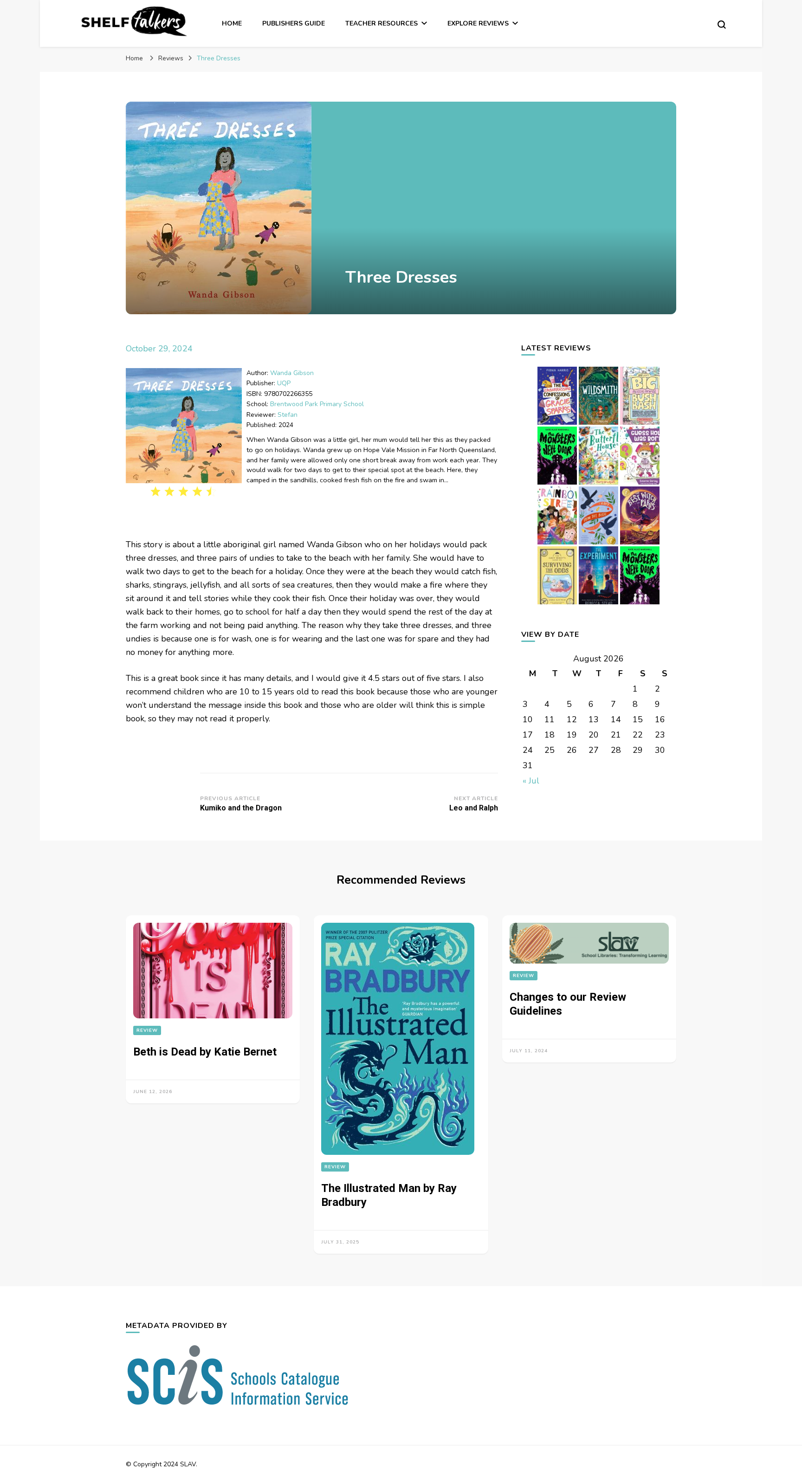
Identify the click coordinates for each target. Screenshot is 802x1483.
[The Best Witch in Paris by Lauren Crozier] (640, 544)
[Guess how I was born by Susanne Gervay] (640, 484)
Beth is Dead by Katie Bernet (205, 1051)
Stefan (288, 414)
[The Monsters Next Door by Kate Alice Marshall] (640, 603)
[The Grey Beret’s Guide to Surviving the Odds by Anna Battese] (557, 603)
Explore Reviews (478, 23)
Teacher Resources (381, 23)
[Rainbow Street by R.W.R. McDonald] (557, 544)
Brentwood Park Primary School (317, 404)
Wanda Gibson (292, 373)
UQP (284, 383)
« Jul (531, 780)
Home (232, 23)
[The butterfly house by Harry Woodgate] (598, 484)
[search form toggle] (722, 24)
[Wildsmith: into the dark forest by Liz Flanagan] (598, 424)
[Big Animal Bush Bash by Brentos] (640, 424)
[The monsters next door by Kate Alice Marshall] (557, 484)
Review (147, 1030)
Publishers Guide (293, 23)
